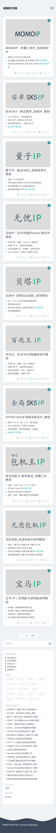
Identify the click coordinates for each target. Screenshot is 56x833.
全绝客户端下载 (14, 432)
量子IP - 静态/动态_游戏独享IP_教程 (22, 717)
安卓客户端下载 (14, 127)
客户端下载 (30, 189)
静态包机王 (45, 501)
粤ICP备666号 (33, 824)
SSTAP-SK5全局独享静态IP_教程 (28, 417)
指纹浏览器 (23, 689)
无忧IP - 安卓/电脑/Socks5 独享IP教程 (23, 720)
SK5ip (21, 679)
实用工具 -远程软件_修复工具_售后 (22, 771)
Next (33, 635)
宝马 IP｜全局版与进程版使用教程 (21, 742)
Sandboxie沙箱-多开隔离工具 (19, 753)
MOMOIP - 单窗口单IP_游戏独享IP (22, 709)
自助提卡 (11, 670)
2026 (9, 797)
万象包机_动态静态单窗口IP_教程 (21, 757)
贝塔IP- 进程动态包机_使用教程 (27, 295)
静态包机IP (20, 699)
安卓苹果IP (11, 661)
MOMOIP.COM (10, 8)
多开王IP (10, 684)
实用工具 (36, 560)
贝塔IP (47, 316)
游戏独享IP (34, 73)
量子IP (47, 195)
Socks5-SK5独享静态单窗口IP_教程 (22, 768)
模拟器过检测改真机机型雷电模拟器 (22, 779)
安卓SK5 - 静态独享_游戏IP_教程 (28, 111)
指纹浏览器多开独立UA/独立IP (20, 775)
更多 (7, 788)
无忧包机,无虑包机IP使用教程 (25, 539)
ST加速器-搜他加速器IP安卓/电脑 (21, 761)
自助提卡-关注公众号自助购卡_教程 (22, 746)
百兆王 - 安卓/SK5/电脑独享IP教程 (21, 728)
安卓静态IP (45, 132)
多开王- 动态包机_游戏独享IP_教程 (22, 764)
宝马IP (47, 623)
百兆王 (47, 379)
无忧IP (47, 257)
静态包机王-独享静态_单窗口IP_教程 (22, 735)
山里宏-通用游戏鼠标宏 (17, 750)
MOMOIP (46, 73)
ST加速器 (41, 679)
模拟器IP (10, 694)
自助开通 (43, 60)
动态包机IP (37, 316)
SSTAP (47, 438)
